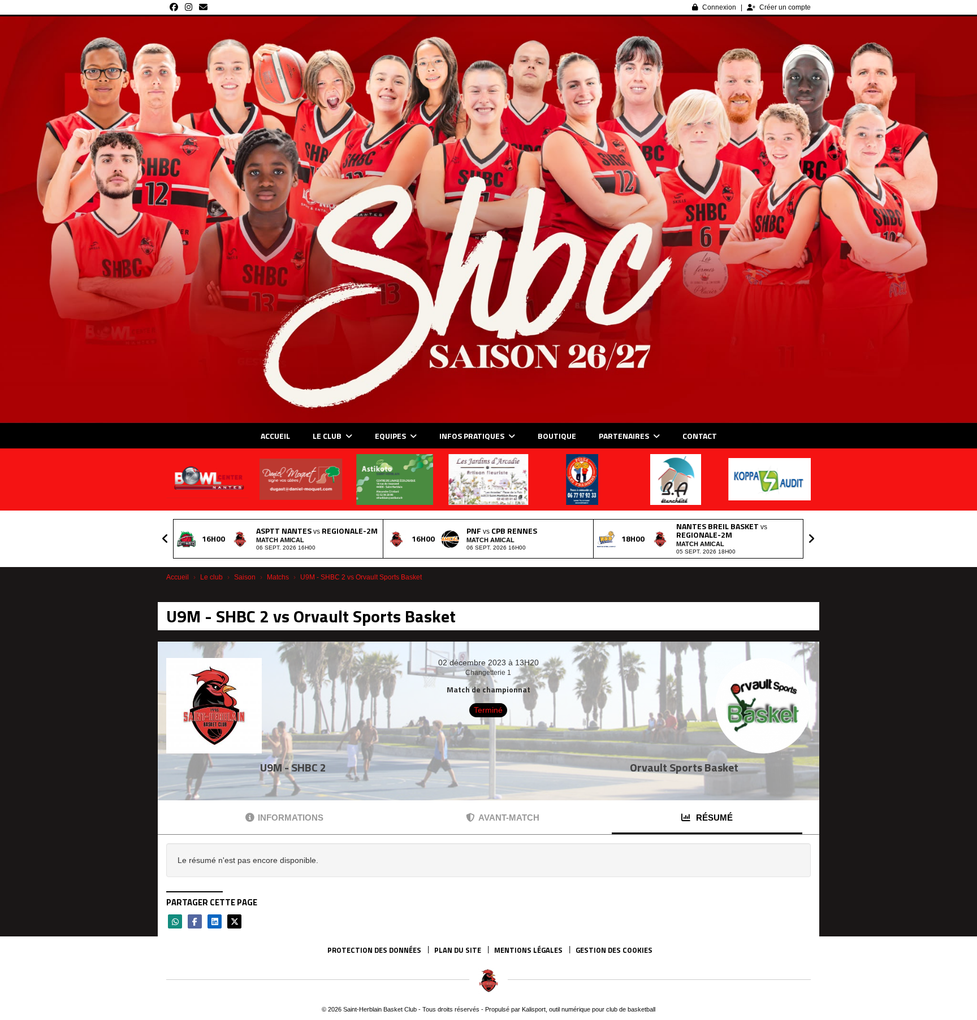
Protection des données (374, 950)
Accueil (275, 436)
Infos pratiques (472, 436)
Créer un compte (785, 7)
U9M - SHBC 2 (293, 767)
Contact (699, 436)
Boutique (557, 436)
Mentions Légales (528, 950)
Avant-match (508, 817)
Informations (290, 817)
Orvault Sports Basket (684, 767)
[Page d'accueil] (488, 980)
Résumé (713, 817)
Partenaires (625, 436)
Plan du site (457, 950)
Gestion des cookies (614, 950)
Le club (328, 436)
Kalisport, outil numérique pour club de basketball (588, 1009)
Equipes (391, 436)
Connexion (719, 7)
